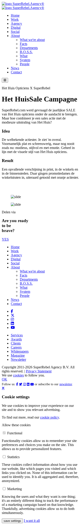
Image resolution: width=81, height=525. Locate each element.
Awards (16, 339)
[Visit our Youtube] (13, 327)
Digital (15, 27)
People (24, 64)
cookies (18, 375)
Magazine (18, 355)
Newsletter (18, 359)
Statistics (13, 457)
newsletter (65, 384)
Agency (16, 23)
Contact (16, 72)
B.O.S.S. (26, 52)
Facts (23, 44)
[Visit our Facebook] (12, 311)
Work (15, 19)
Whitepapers (20, 351)
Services (17, 335)
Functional (14, 433)
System (25, 60)
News (15, 68)
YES (5, 239)
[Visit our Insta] (12, 319)
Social (15, 32)
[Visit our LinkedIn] (12, 323)
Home (15, 15)
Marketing (14, 489)
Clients (16, 343)
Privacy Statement (39, 371)
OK (4, 379)
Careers (16, 347)
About (15, 36)
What (23, 56)
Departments (29, 48)
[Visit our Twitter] (12, 315)
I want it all (32, 521)
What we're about (32, 40)
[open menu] (5, 80)
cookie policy (49, 417)
